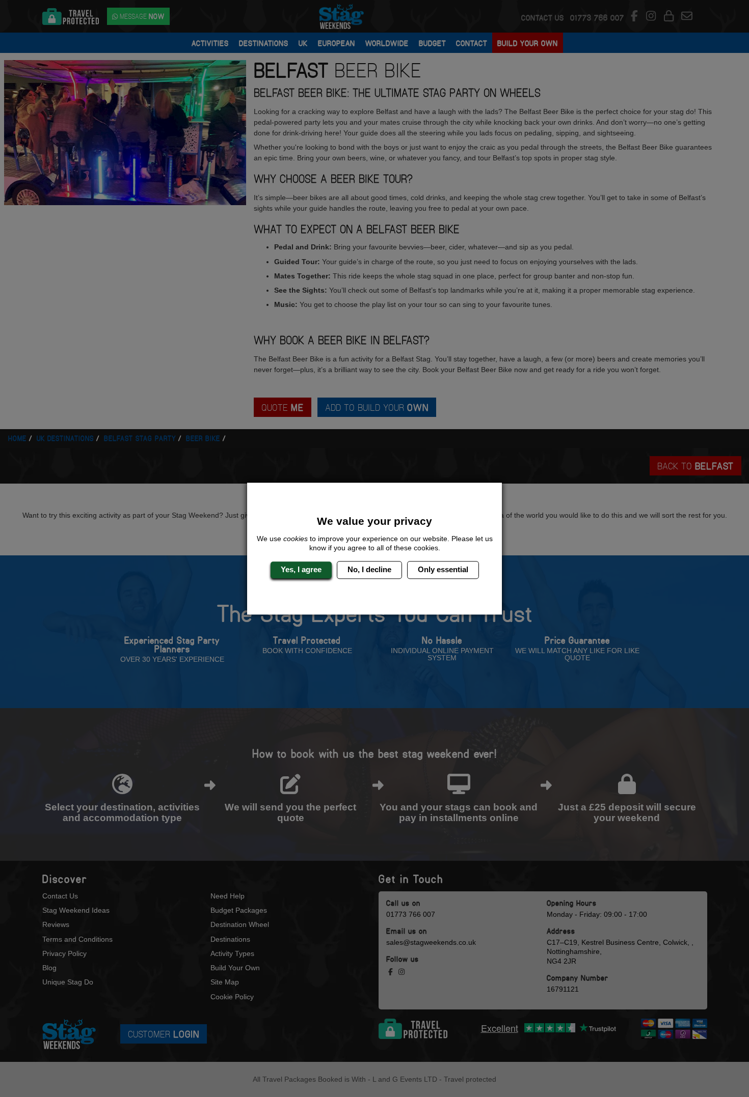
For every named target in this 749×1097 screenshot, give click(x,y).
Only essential (443, 570)
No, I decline (369, 570)
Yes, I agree (301, 570)
